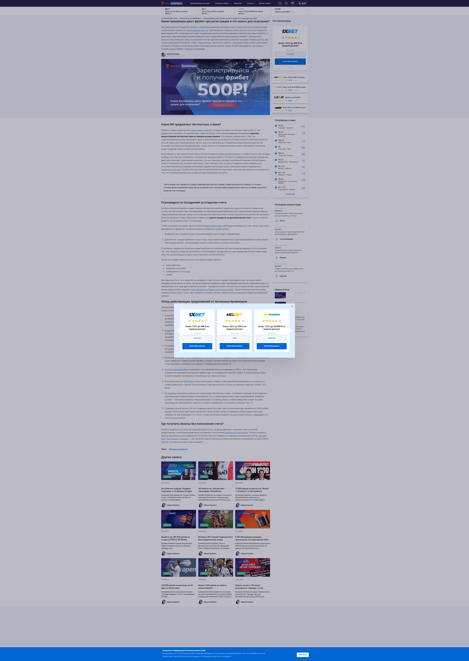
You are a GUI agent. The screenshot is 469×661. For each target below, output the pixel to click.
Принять (303, 655)
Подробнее (236, 656)
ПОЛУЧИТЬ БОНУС (197, 346)
